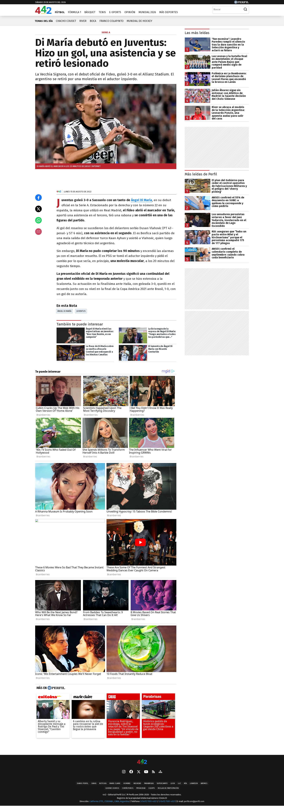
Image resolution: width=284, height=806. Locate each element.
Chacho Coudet (66, 21)
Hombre (126, 783)
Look (173, 783)
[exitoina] (53, 697)
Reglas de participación (168, 788)
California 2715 (96, 801)
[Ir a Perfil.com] (241, 2)
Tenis (102, 12)
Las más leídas (197, 33)
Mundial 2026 (147, 12)
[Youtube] (146, 772)
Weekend (137, 783)
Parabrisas (149, 783)
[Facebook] (131, 772)
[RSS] (153, 772)
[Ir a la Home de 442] (43, 12)
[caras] (123, 697)
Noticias (102, 783)
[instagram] (123, 772)
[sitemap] (160, 772)
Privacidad (141, 788)
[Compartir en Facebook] (38, 197)
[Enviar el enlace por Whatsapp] (38, 220)
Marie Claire (114, 783)
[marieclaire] (88, 697)
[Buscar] (245, 9)
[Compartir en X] (38, 209)
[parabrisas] (158, 697)
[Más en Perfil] (56, 688)
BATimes (204, 783)
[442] (142, 762)
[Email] (38, 231)
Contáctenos (127, 788)
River (82, 21)
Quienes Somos (112, 788)
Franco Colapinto (111, 21)
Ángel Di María (141, 200)
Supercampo (162, 783)
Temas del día (44, 21)
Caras (93, 783)
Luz (179, 783)
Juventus (81, 311)
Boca (93, 21)
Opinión (129, 12)
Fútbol (60, 12)
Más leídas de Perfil (201, 174)
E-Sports (115, 12)
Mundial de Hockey (139, 21)
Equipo (152, 788)
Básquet (89, 12)
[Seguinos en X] (138, 772)
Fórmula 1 (74, 12)
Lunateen (194, 783)
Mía (185, 783)
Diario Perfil (82, 783)
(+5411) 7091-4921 (149, 801)
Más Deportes (168, 12)
